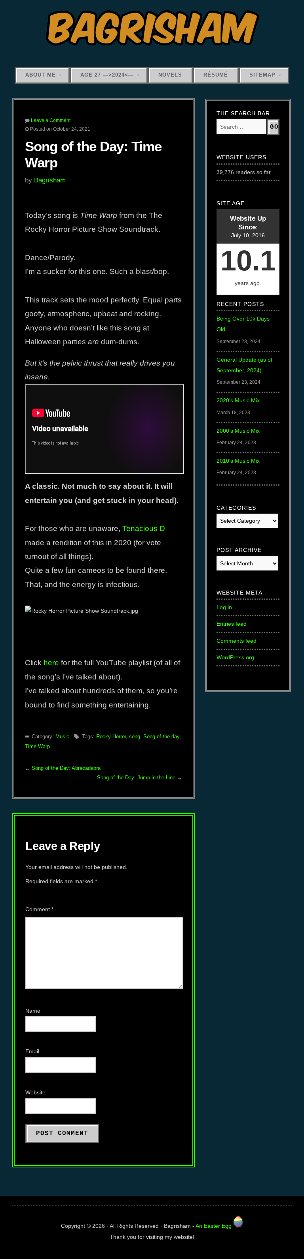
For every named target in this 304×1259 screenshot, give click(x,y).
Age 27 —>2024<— (107, 75)
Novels (170, 75)
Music (62, 736)
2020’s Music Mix (238, 400)
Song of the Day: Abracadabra (66, 768)
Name (32, 1011)
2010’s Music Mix (238, 461)
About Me (40, 75)
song (134, 736)
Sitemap (262, 75)
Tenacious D (142, 528)
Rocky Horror (111, 736)
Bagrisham (50, 180)
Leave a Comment (50, 120)
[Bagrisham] (152, 28)
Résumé (215, 75)
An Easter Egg (214, 1226)
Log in (224, 607)
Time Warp (37, 746)
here (51, 663)
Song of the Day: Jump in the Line (136, 778)
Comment (39, 909)
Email (32, 1051)
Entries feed (232, 624)
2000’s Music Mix (238, 431)
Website (35, 1092)
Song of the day (161, 736)
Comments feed (236, 641)
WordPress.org (235, 657)
